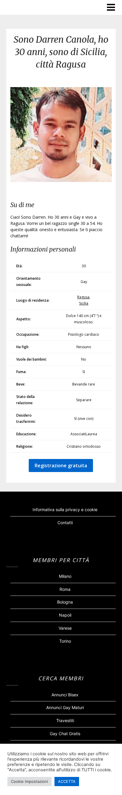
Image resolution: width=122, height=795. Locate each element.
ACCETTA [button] (67, 781)
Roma (65, 589)
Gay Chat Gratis (65, 733)
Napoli (65, 615)
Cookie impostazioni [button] (29, 781)
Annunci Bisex (65, 694)
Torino (65, 641)
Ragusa (83, 297)
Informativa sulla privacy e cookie (65, 509)
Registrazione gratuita (61, 465)
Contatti (65, 522)
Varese (65, 628)
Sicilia (83, 303)
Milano (65, 576)
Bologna (65, 601)
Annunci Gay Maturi (65, 707)
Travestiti (65, 720)
